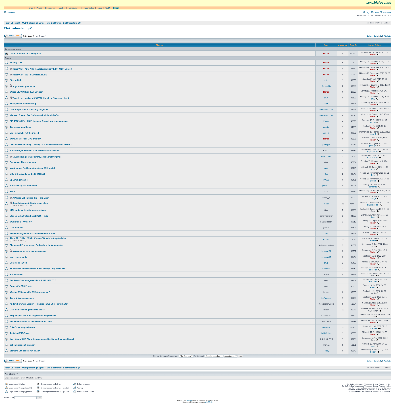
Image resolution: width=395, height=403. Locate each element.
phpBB (189, 400)
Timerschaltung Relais (20, 127)
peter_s (373, 198)
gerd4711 (326, 186)
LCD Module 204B (18, 263)
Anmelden (10, 13)
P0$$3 (326, 180)
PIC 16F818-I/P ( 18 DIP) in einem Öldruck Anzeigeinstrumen (39, 121)
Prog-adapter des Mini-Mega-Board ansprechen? (33, 316)
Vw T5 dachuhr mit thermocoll (24, 133)
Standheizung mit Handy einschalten (30, 203)
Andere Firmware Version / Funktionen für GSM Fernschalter (39, 304)
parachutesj (326, 156)
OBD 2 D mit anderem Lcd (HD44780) (27, 174)
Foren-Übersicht (12, 23)
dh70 (326, 98)
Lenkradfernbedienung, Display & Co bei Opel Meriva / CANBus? (41, 145)
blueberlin (326, 269)
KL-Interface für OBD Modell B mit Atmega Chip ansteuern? (38, 269)
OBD (107, 8)
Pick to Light (16, 80)
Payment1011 (373, 152)
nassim (326, 127)
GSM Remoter (16, 228)
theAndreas (326, 298)
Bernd (373, 217)
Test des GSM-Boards (20, 333)
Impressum (50, 8)
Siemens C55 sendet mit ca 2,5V (25, 351)
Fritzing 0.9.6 (16, 63)
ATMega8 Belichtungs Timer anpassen (30, 198)
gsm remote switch (19, 257)
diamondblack (373, 205)
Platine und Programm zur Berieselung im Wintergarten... (37, 245)
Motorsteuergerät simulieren (23, 186)
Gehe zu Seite (372, 36)
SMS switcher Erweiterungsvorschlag (28, 210)
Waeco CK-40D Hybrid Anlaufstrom (26, 92)
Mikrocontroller (87, 8)
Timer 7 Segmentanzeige (22, 298)
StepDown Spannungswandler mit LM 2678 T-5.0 (33, 280)
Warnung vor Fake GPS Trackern (25, 139)
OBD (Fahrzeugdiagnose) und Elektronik (41, 23)
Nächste (387, 36)
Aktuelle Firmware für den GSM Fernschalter (31, 321)
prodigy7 (326, 145)
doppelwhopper (326, 109)
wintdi (326, 204)
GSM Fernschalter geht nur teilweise (27, 310)
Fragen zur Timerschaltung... (24, 162)
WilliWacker (326, 333)
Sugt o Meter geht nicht (23, 86)
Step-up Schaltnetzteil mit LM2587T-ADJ (29, 216)
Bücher (62, 8)
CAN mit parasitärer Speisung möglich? (29, 109)
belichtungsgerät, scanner (22, 345)
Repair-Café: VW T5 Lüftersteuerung (29, 75)
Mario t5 (326, 133)
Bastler (326, 239)
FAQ (367, 13)
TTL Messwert (16, 275)
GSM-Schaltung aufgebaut (22, 327)
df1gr (326, 263)
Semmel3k (326, 86)
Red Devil (373, 281)
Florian (326, 53)
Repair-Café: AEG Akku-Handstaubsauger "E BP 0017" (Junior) (42, 69)
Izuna (326, 168)
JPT (326, 234)
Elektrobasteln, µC (72, 23)
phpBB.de (208, 402)
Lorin (326, 104)
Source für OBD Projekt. (21, 286)
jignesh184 (326, 251)
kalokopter (326, 327)
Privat (39, 8)
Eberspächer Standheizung (23, 104)
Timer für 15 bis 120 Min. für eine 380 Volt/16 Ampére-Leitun (38, 238)
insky (326, 80)
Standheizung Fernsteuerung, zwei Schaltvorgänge (36, 157)
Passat (326, 121)
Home (30, 8)
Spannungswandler (19, 180)
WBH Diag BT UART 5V (21, 222)
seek (373, 346)
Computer (73, 8)
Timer (12, 192)
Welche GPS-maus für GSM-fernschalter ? (30, 292)
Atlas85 (373, 287)
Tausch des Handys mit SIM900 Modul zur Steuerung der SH (41, 98)
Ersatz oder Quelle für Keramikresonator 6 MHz (32, 234)
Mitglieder (386, 13)
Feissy (326, 351)
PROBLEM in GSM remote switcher (29, 252)
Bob (326, 174)
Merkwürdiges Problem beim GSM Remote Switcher (35, 151)
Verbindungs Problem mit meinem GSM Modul (32, 168)
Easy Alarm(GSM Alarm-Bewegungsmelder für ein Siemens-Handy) (42, 339)
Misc (100, 8)
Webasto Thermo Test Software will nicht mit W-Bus (34, 115)
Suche (376, 13)
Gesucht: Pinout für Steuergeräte (25, 53)
